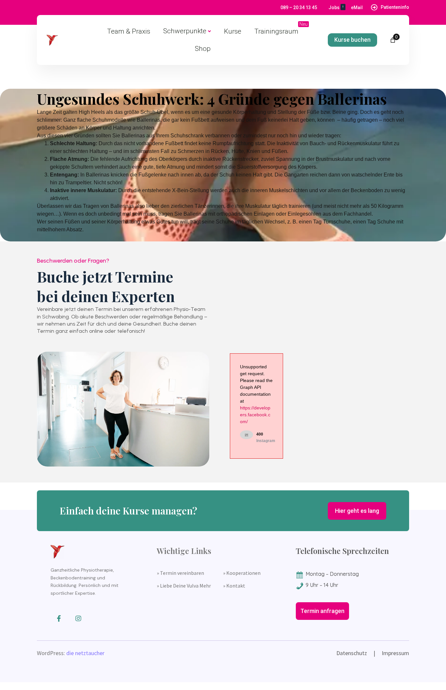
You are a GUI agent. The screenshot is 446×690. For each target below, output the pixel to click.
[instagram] (78, 618)
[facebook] (59, 618)
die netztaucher (85, 653)
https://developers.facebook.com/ (255, 414)
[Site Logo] (52, 40)
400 (259, 434)
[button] (352, 40)
